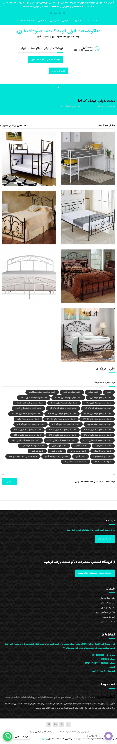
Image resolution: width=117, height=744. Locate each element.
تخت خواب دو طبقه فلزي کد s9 (97, 413)
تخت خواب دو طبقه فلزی (28, 419)
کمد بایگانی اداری (107, 603)
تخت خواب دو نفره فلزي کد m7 (97, 435)
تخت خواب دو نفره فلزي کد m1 (65, 424)
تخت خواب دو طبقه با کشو (55, 708)
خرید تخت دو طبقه (103, 461)
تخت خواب (93, 392)
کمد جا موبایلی (108, 617)
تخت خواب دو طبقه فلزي (100, 397)
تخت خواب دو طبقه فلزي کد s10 (62, 413)
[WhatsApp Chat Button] (7, 736)
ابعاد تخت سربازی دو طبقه (17, 703)
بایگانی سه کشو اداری (105, 612)
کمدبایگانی (67, 20)
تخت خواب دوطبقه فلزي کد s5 (30, 403)
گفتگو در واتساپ (58, 71)
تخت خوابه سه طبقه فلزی (33, 445)
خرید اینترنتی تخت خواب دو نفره (23, 456)
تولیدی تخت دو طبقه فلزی (56, 456)
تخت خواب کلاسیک (102, 451)
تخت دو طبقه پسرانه (102, 456)
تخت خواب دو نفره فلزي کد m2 (30, 424)
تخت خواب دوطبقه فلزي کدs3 (98, 403)
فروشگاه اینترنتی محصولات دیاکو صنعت (94, 573)
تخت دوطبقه (56, 451)
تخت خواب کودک (78, 451)
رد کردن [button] (44, 738)
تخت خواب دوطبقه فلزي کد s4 (64, 403)
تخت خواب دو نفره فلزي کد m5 (62, 429)
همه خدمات (92, 20)
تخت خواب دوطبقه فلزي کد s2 (34, 397)
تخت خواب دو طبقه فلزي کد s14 (61, 419)
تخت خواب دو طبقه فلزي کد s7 (63, 408)
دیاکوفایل (104, 703)
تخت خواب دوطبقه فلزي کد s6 (98, 408)
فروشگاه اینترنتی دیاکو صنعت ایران (45, 59)
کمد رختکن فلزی (108, 607)
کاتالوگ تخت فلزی (27, 20)
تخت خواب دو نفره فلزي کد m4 (97, 429)
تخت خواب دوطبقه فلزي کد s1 (68, 397)
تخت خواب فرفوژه (103, 445)
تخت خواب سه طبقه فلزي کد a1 (97, 440)
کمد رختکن (54, 20)
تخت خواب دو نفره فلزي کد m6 (27, 429)
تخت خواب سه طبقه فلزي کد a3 (25, 440)
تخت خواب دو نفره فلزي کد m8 (62, 435)
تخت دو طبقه (37, 451)
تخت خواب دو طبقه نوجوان (99, 424)
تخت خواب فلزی (59, 445)
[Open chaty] (108, 736)
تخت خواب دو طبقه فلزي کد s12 (26, 413)
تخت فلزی (42, 20)
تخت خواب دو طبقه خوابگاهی (42, 392)
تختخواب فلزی (81, 445)
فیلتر (9, 481)
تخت (108, 392)
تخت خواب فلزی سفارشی (74, 708)
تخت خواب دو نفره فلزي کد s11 (27, 435)
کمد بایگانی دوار (104, 539)
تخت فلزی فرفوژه (33, 703)
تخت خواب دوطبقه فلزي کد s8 (28, 408)
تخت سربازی (45, 703)
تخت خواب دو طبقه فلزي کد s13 (97, 419)
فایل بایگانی (40, 731)
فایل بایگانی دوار (108, 598)
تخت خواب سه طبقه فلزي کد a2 (61, 440)
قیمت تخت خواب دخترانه (75, 461)
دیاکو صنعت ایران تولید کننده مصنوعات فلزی (58, 31)
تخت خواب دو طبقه (71, 392)
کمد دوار (78, 20)
